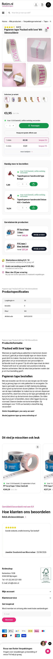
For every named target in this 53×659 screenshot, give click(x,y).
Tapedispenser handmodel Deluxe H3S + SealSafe (31, 201)
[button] (36, 4)
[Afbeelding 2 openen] (39, 50)
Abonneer (9, 620)
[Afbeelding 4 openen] (39, 75)
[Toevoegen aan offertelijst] (38, 447)
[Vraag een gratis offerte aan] (46, 30)
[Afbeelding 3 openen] (14, 75)
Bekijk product (39, 235)
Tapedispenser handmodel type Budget (30, 177)
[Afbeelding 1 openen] (14, 50)
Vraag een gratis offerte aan (26, 133)
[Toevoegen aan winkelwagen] (34, 184)
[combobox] (31, 13)
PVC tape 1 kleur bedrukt (23, 245)
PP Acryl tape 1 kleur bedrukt (23, 231)
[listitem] (7, 99)
